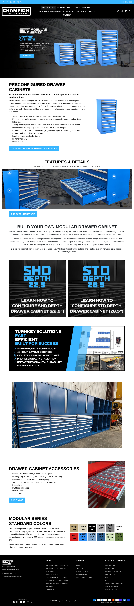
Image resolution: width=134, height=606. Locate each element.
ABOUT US (79, 565)
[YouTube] (10, 2)
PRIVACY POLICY (111, 589)
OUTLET (67, 15)
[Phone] (21, 2)
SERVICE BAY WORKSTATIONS (57, 583)
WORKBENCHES (51, 574)
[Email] (17, 2)
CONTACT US (72, 11)
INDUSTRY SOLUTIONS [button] (67, 8)
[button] (118, 11)
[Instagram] (7, 2)
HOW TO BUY (110, 568)
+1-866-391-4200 (10, 573)
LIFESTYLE (50, 589)
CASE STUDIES (88, 11)
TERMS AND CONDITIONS (114, 583)
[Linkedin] (14, 2)
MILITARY (49, 586)
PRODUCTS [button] (47, 8)
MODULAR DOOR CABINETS (56, 568)
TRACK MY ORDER (111, 586)
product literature (23, 214)
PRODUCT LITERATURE (84, 577)
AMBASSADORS (81, 574)
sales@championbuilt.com (13, 576)
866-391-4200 (126, 2)
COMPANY (87, 8)
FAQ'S (107, 580)
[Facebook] (3, 2)
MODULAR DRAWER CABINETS (57, 565)
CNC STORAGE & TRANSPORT (57, 577)
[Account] (122, 11)
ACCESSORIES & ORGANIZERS (57, 580)
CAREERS (79, 568)
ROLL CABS (50, 571)
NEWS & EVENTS (82, 571)
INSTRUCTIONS (110, 574)
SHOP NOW (17, 500)
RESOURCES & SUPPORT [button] (50, 11)
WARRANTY (109, 577)
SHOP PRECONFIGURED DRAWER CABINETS (34, 148)
